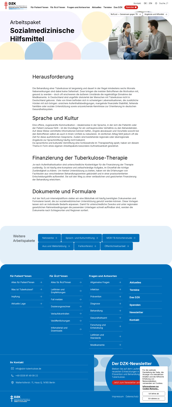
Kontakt (137, 3)
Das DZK (135, 297)
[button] (39, 7)
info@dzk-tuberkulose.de (28, 368)
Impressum (118, 396)
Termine (107, 7)
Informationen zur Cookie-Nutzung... (151, 387)
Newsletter (136, 312)
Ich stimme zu (153, 398)
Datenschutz (132, 396)
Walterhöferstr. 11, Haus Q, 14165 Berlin (35, 382)
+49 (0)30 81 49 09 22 (26, 375)
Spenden (135, 304)
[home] (16, 5)
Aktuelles (96, 7)
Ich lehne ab (154, 394)
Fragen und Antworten (78, 7)
